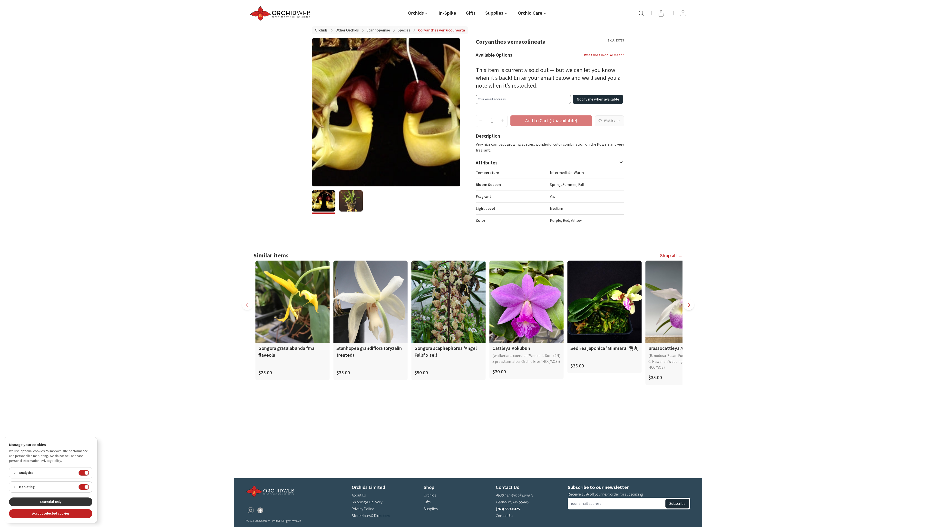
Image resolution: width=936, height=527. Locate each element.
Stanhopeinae (378, 30)
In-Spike (447, 13)
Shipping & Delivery (367, 502)
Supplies (431, 509)
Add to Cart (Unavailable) (551, 120)
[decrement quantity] (481, 121)
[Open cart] (662, 13)
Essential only (50, 501)
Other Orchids (347, 30)
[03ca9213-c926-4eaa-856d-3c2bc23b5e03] (323, 202)
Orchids (321, 30)
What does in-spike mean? (604, 55)
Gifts (471, 13)
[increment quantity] (502, 121)
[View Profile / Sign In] (683, 13)
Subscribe (677, 503)
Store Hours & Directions (371, 515)
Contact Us (504, 515)
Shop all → (671, 255)
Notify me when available (598, 99)
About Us (359, 495)
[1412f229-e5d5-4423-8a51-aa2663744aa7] (351, 202)
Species (404, 30)
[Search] (641, 13)
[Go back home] (281, 13)
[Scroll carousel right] (688, 304)
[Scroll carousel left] (247, 304)
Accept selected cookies (50, 513)
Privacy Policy (363, 509)
